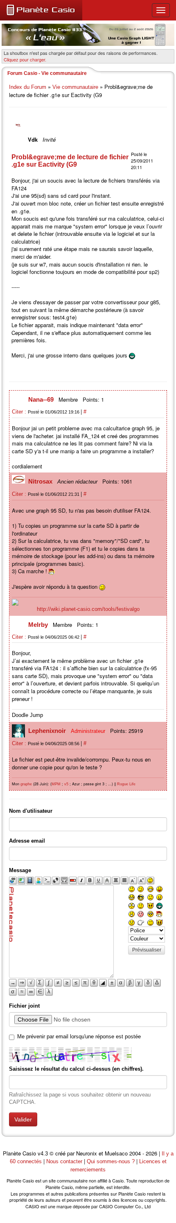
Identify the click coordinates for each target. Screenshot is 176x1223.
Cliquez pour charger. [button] (25, 59)
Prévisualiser (146, 950)
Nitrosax (41, 481)
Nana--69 (41, 399)
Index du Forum (27, 87)
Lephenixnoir (48, 730)
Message (20, 870)
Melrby (39, 624)
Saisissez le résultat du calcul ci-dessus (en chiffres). (76, 1069)
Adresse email (27, 841)
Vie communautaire (75, 87)
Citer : (20, 412)
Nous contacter (64, 1161)
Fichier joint (24, 1006)
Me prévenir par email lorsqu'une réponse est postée (79, 1036)
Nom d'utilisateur (30, 811)
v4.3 (43, 1154)
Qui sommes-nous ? (111, 1161)
